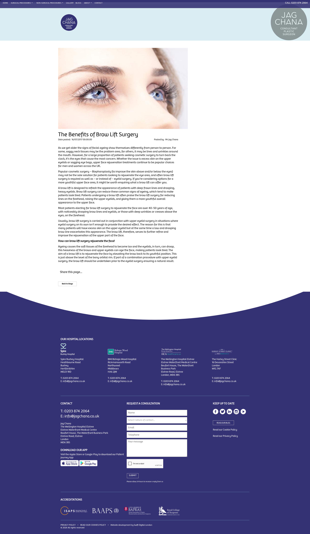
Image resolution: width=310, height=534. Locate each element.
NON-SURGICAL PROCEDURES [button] (49, 3)
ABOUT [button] (87, 3)
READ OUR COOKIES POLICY (93, 525)
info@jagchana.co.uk (74, 381)
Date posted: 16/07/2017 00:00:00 (75, 139)
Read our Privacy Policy (225, 436)
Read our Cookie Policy (225, 430)
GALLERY (70, 3)
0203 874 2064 (299, 3)
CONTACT (98, 3)
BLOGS (78, 3)
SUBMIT (133, 475)
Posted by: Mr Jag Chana (166, 139)
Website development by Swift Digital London (131, 525)
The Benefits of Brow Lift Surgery (98, 135)
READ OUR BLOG (223, 423)
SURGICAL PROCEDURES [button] (21, 3)
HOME (5, 3)
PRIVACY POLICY (68, 525)
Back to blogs (67, 284)
